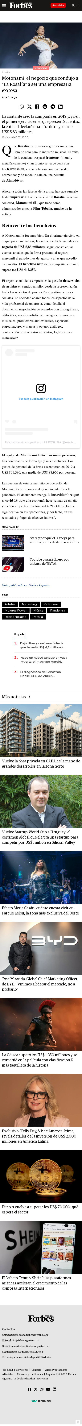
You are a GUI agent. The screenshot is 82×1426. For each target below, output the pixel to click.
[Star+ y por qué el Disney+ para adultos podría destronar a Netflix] (13, 543)
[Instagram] (41, 1389)
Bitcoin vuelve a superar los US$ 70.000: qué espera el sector (40, 1209)
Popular (20, 634)
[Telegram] (53, 106)
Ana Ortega (9, 97)
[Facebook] (37, 106)
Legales (50, 1374)
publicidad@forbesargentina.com (30, 1335)
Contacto (36, 1370)
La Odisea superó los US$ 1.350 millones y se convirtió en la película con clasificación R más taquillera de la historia (39, 1060)
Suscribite (58, 5)
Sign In (76, 5)
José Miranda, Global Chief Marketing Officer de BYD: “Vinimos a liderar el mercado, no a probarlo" (39, 984)
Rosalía (38, 617)
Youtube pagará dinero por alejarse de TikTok (49, 562)
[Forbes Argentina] (21, 5)
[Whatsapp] (22, 106)
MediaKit (8, 1370)
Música (38, 610)
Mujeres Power (16, 610)
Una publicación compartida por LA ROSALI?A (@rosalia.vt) (41, 442)
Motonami (51, 604)
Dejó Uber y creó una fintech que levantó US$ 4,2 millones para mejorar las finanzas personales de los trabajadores (43, 645)
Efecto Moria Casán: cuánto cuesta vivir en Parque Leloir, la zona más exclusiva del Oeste (40, 910)
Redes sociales (15, 617)
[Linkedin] (60, 106)
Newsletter (22, 1370)
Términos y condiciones (30, 1374)
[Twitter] (29, 106)
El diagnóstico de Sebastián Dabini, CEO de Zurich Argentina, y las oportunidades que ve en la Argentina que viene (43, 674)
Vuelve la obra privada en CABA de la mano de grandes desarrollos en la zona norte (41, 763)
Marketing (29, 604)
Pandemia (57, 610)
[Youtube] (48, 1389)
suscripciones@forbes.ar (30, 1352)
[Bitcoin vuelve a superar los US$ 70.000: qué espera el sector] (41, 1176)
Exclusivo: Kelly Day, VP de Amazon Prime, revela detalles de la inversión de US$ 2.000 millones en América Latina (39, 1136)
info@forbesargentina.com (25, 1340)
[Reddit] (45, 106)
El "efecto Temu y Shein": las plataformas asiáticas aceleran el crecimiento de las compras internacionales (36, 1283)
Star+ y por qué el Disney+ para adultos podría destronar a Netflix (54, 540)
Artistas (10, 604)
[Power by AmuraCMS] (41, 1400)
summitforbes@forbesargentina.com (30, 1346)
